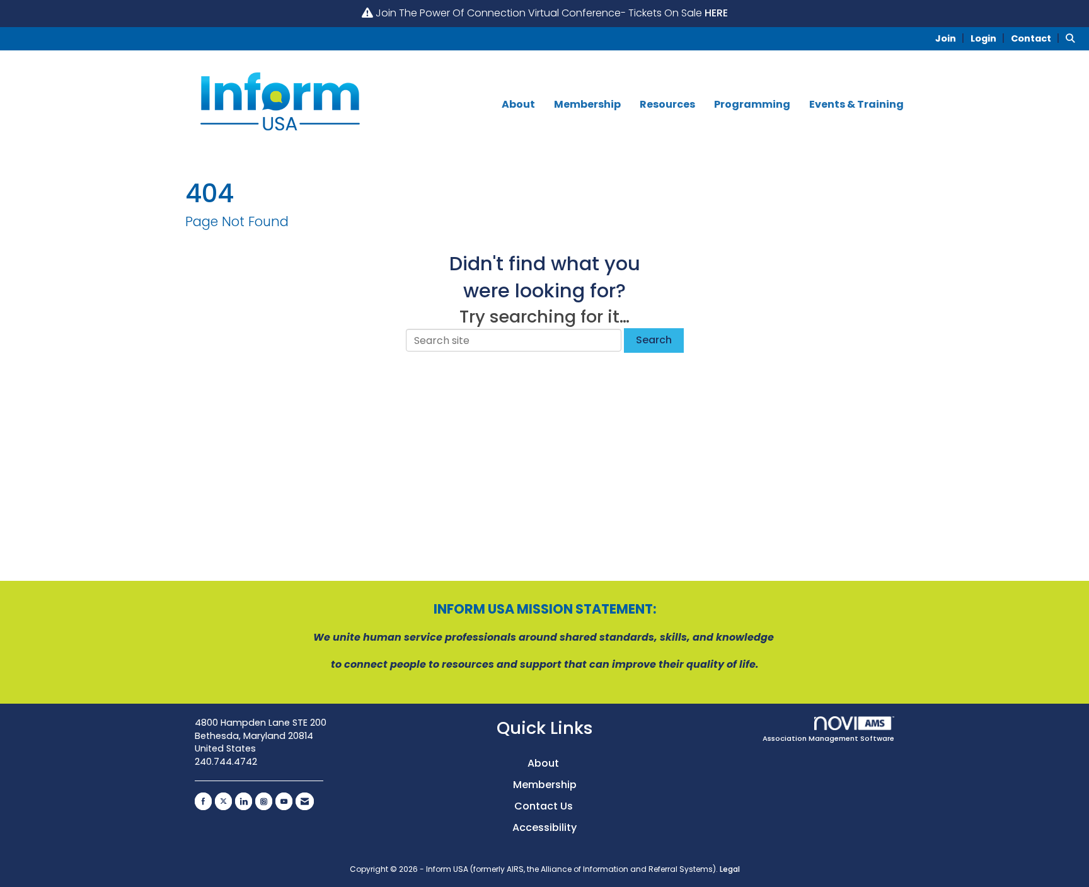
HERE (716, 13)
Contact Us (544, 806)
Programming (752, 105)
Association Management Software (828, 738)
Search (654, 340)
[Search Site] (1073, 38)
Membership (587, 105)
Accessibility (544, 827)
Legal (730, 869)
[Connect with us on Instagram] (263, 801)
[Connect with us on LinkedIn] (243, 801)
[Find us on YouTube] (283, 801)
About (518, 105)
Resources (667, 105)
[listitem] (951, 38)
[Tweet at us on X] (223, 801)
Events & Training (856, 105)
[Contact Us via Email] (305, 801)
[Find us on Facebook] (203, 801)
